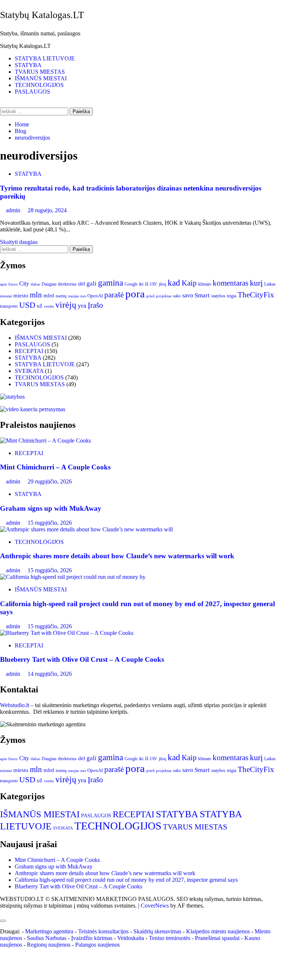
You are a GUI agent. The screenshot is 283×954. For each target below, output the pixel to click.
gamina (110, 282)
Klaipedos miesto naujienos (218, 931)
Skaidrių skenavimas (157, 931)
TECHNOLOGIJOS (39, 85)
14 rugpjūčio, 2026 (50, 674)
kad (174, 282)
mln (36, 294)
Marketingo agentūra (49, 931)
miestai (6, 296)
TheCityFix (256, 295)
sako (177, 295)
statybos (218, 295)
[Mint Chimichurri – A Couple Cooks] (45, 440)
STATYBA (28, 65)
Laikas (270, 284)
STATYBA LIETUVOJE (45, 58)
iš (146, 284)
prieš (150, 296)
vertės (49, 306)
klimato (204, 284)
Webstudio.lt (14, 705)
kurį (256, 282)
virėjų (65, 305)
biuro (13, 284)
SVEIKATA (29, 371)
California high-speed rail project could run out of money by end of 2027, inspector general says (126, 880)
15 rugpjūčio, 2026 (50, 523)
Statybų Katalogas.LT (42, 15)
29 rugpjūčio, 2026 (50, 481)
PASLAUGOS (32, 91)
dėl (81, 284)
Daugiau (49, 284)
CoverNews (155, 905)
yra (82, 305)
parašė (114, 294)
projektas (163, 296)
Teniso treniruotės (169, 938)
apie (3, 284)
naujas (73, 296)
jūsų (162, 284)
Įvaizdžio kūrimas (91, 938)
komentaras (230, 283)
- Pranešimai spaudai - (218, 938)
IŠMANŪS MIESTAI (41, 78)
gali (92, 283)
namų (61, 295)
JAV (153, 284)
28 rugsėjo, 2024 (47, 210)
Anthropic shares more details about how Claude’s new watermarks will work (117, 556)
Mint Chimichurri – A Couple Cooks (55, 467)
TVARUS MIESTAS (40, 72)
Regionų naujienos (48, 944)
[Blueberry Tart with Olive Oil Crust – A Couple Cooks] (66, 633)
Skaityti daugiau (19, 242)
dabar (35, 284)
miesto (20, 295)
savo (187, 295)
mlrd (48, 295)
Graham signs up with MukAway (50, 508)
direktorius (67, 284)
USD (27, 305)
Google (131, 284)
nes (83, 296)
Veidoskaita (130, 938)
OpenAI (95, 295)
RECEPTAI (29, 351)
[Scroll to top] (2, 912)
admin (14, 210)
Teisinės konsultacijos (103, 931)
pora (135, 294)
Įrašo (95, 305)
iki (141, 284)
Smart (202, 295)
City (24, 283)
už (39, 306)
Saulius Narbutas (46, 938)
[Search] (2, 104)
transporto (9, 306)
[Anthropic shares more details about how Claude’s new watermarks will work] (86, 529)
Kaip (189, 283)
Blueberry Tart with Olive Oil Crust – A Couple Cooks (82, 659)
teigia (231, 295)
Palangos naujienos (97, 944)
